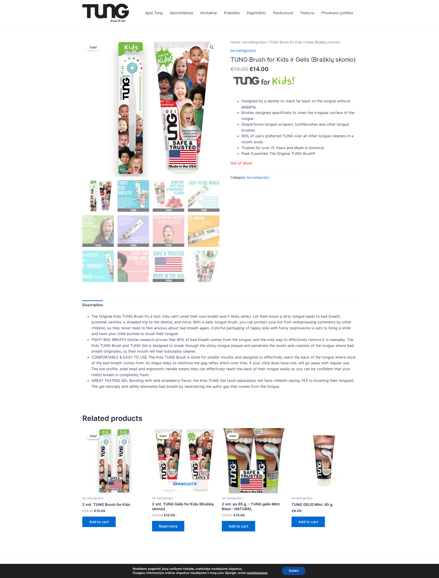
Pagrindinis (256, 13)
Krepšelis (232, 13)
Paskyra (307, 13)
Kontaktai (209, 13)
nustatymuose (257, 573)
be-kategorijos (254, 42)
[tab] (92, 305)
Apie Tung (154, 13)
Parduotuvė (283, 13)
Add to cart (99, 522)
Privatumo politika (337, 13)
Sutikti (294, 571)
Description (92, 305)
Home (235, 42)
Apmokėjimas (181, 13)
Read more (168, 526)
